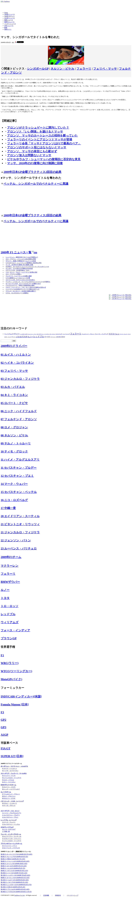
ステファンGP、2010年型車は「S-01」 (18, 270)
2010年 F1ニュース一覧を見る (121, 297)
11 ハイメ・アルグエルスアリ (20, 459)
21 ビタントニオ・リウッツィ (20, 524)
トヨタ (5, 598)
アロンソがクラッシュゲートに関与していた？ (38, 127)
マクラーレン (114, 334)
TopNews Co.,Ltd (19, 895)
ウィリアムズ (8, 334)
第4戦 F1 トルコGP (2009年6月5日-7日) (13, 868)
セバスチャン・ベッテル (43, 334)
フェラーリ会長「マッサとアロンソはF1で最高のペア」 (44, 143)
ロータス (47, 336)
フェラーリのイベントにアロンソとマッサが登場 (39, 139)
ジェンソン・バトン (32, 334)
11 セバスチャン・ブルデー (19, 467)
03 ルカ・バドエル (13, 386)
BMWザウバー (10, 581)
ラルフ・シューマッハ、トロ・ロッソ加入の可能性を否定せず (26, 287)
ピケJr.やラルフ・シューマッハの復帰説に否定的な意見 (44, 159)
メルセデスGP (21, 337)
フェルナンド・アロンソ (88, 334)
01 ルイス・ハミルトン (16, 354)
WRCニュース (8, 25)
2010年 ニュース (9, 18)
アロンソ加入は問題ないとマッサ (29, 155)
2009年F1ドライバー (14, 345)
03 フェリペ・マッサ (14, 370)
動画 (5, 27)
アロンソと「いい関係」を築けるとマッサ (35, 131)
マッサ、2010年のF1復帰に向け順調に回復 (35, 163)
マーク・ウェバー (124, 334)
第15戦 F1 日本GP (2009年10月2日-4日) (13, 887)
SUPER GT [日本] (12, 756)
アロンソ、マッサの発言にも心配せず (32, 151)
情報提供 (58, 895)
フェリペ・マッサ (105, 68)
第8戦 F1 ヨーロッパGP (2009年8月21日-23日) (15, 877)
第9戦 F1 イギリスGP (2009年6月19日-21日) (14, 870)
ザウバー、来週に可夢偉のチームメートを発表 (21, 261)
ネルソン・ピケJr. (62, 68)
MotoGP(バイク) (11, 679)
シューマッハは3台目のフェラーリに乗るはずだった (23, 289)
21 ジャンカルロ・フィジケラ (20, 532)
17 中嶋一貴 (8, 508)
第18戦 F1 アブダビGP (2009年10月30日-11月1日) (16, 891)
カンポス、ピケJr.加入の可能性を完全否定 (19, 268)
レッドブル (38, 336)
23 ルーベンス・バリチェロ (19, 548)
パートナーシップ (72, 895)
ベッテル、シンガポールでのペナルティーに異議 (36, 183)
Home (6, 12)
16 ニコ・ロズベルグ (14, 500)
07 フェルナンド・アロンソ (19, 419)
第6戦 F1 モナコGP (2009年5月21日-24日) (14, 866)
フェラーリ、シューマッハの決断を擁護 (19, 276)
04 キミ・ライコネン (14, 395)
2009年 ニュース (9, 14)
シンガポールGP (38, 68)
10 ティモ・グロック (14, 451)
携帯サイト (7, 29)
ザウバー (16, 334)
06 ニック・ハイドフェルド (19, 411)
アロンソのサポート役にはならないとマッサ (36, 147)
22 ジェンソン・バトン (16, 540)
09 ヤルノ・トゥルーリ (16, 443)
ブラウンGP (9, 638)
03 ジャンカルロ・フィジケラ (20, 378)
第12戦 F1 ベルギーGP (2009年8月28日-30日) (15, 880)
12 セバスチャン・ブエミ (17, 475)
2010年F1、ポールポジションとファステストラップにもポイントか (27, 266)
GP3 (3, 727)
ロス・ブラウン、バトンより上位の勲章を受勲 (21, 259)
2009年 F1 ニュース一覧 (16, 252)
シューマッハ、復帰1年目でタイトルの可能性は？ (22, 257)
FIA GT (5, 748)
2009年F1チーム (11, 557)
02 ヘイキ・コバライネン (17, 362)
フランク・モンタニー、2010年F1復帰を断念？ (21, 291)
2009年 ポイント (9, 16)
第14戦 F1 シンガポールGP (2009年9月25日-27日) (16, 884)
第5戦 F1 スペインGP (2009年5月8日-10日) (14, 863)
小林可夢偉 (58, 336)
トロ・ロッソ (52, 334)
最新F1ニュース (9, 22)
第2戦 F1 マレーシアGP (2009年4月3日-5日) (14, 856)
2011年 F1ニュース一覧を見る (121, 298)
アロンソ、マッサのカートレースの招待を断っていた (42, 135)
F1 (2, 655)
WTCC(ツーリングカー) (16, 671)
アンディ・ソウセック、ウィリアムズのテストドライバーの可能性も (28, 281)
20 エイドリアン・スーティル (20, 516)
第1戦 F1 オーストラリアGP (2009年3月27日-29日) (16, 854)
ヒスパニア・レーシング (63, 334)
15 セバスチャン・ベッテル (19, 491)
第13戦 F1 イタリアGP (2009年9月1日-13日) (14, 882)
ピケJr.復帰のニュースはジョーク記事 (18, 278)
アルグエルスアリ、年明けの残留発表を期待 (20, 285)
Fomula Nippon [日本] (15, 704)
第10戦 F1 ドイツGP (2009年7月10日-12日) (14, 873)
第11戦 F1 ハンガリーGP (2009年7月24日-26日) (15, 875)
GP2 (3, 719)
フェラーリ (84, 68)
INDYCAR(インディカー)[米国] (21, 696)
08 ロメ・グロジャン (14, 427)
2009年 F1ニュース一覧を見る (121, 295)
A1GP (4, 734)
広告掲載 (46, 895)
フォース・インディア (101, 334)
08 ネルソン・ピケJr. (14, 435)
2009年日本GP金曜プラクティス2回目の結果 (32, 171)
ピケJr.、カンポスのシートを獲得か (17, 293)
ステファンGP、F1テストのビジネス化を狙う (20, 280)
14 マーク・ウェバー (14, 483)
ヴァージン (53, 336)
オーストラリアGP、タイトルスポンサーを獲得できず (23, 283)
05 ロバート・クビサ (14, 403)
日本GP (63, 336)
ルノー (30, 337)
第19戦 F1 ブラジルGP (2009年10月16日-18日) (15, 889)
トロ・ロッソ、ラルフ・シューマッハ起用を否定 (21, 272)
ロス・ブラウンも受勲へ (14, 274)
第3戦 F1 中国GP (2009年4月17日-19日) (13, 859)
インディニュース (10, 24)
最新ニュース (8, 20)
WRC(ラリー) (9, 663)
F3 (2, 712)
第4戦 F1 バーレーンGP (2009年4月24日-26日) (15, 861)
